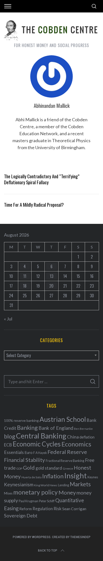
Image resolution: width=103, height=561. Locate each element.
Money (67, 492)
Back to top (47, 550)
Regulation (42, 508)
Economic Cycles (37, 444)
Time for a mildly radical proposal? (34, 204)
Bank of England (55, 428)
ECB (8, 444)
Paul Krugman (28, 501)
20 (51, 286)
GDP (19, 468)
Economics (76, 444)
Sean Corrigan (74, 508)
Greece (68, 468)
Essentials (14, 452)
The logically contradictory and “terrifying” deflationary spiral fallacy (42, 179)
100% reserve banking (21, 420)
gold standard (49, 468)
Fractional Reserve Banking (65, 461)
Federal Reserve (67, 452)
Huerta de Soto (32, 477)
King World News (45, 485)
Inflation (53, 476)
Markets (80, 484)
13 (51, 276)
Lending (63, 485)
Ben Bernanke (83, 428)
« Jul (8, 318)
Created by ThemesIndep (71, 537)
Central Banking (41, 436)
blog (9, 436)
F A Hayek (40, 453)
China (73, 436)
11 (24, 276)
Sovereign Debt (21, 515)
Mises (8, 493)
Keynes (93, 477)
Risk (58, 508)
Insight (75, 475)
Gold (29, 467)
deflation (87, 437)
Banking (27, 427)
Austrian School (63, 419)
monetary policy (35, 492)
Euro (28, 452)
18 (24, 286)
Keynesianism (18, 484)
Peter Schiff (46, 501)
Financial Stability (24, 460)
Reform (25, 508)
